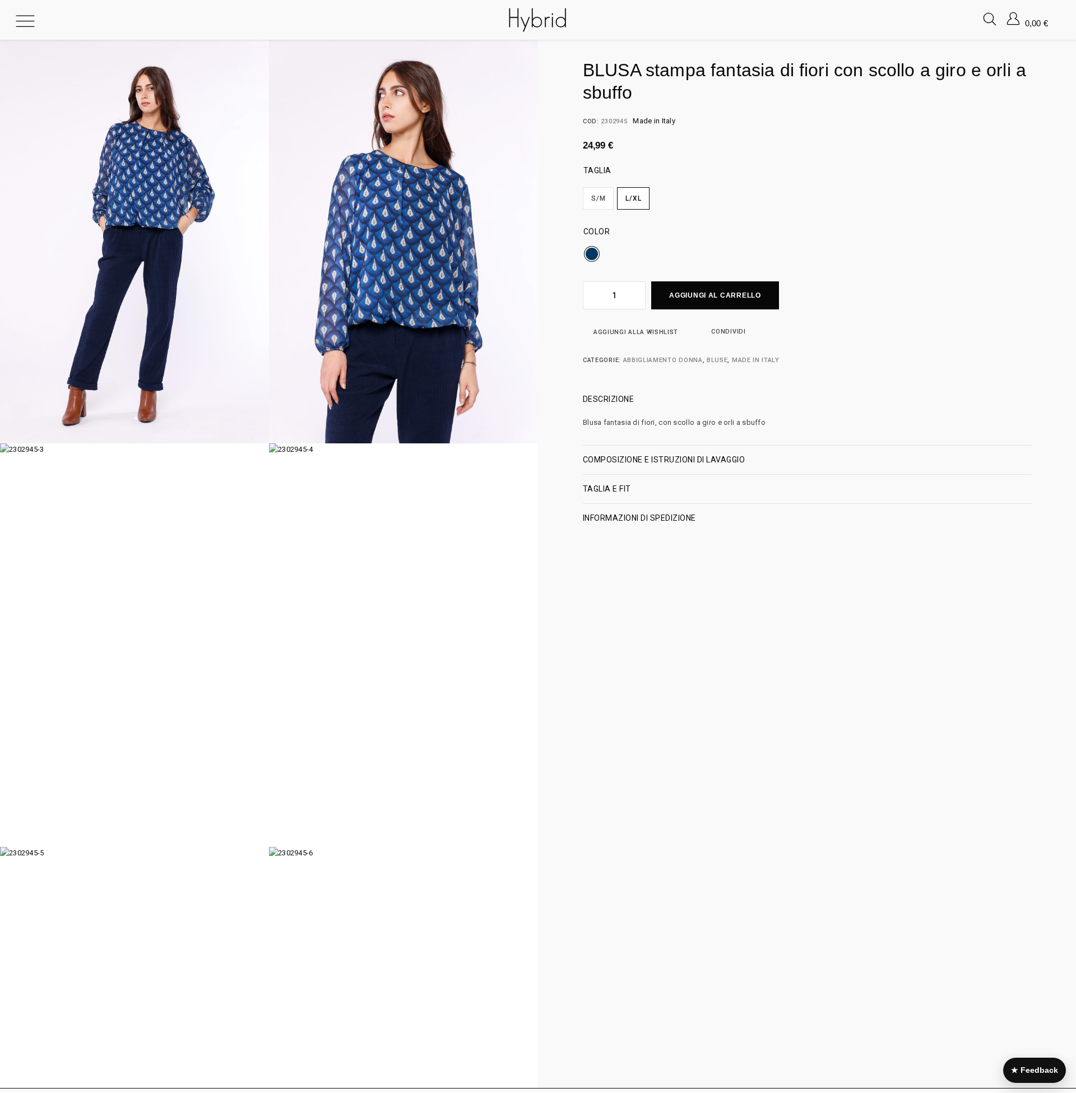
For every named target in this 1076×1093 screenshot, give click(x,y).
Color (596, 231)
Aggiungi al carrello (714, 295)
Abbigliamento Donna (663, 360)
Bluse (717, 360)
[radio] (598, 198)
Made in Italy (756, 360)
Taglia (597, 170)
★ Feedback (1034, 1070)
